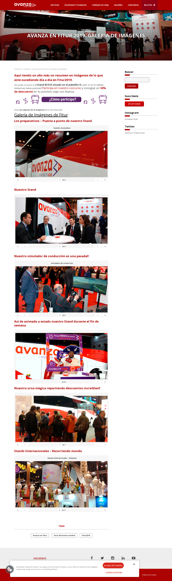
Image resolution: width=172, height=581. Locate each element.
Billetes (148, 5)
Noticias (55, 5)
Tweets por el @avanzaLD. (135, 133)
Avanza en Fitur (40, 535)
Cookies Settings (114, 572)
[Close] (134, 564)
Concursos (133, 5)
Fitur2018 (86, 535)
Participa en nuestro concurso (61, 88)
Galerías (118, 5)
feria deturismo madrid (64, 535)
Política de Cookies (149, 575)
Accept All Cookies (113, 565)
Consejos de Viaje (100, 5)
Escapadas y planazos (76, 5)
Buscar (132, 86)
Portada (18, 69)
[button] (10, 569)
